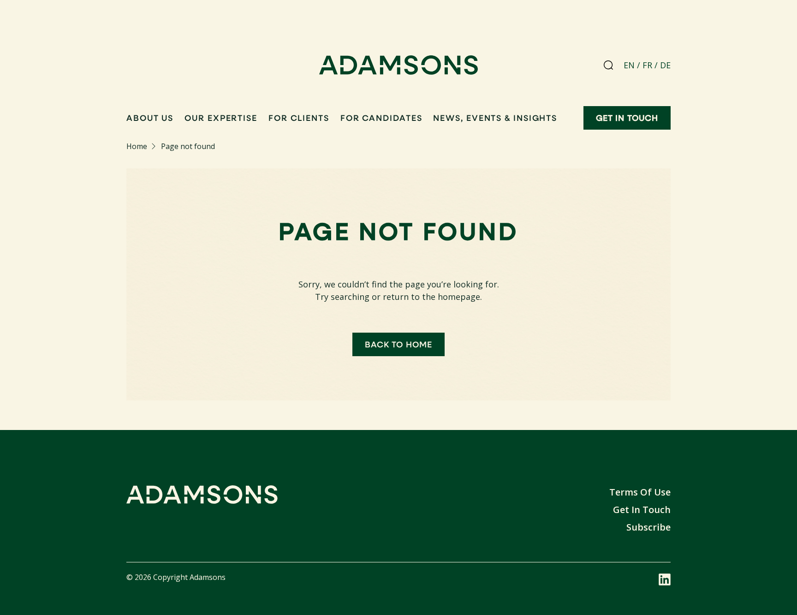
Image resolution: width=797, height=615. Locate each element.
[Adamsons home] (398, 66)
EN (629, 65)
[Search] (608, 65)
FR (647, 65)
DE (665, 65)
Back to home (398, 344)
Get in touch (627, 117)
